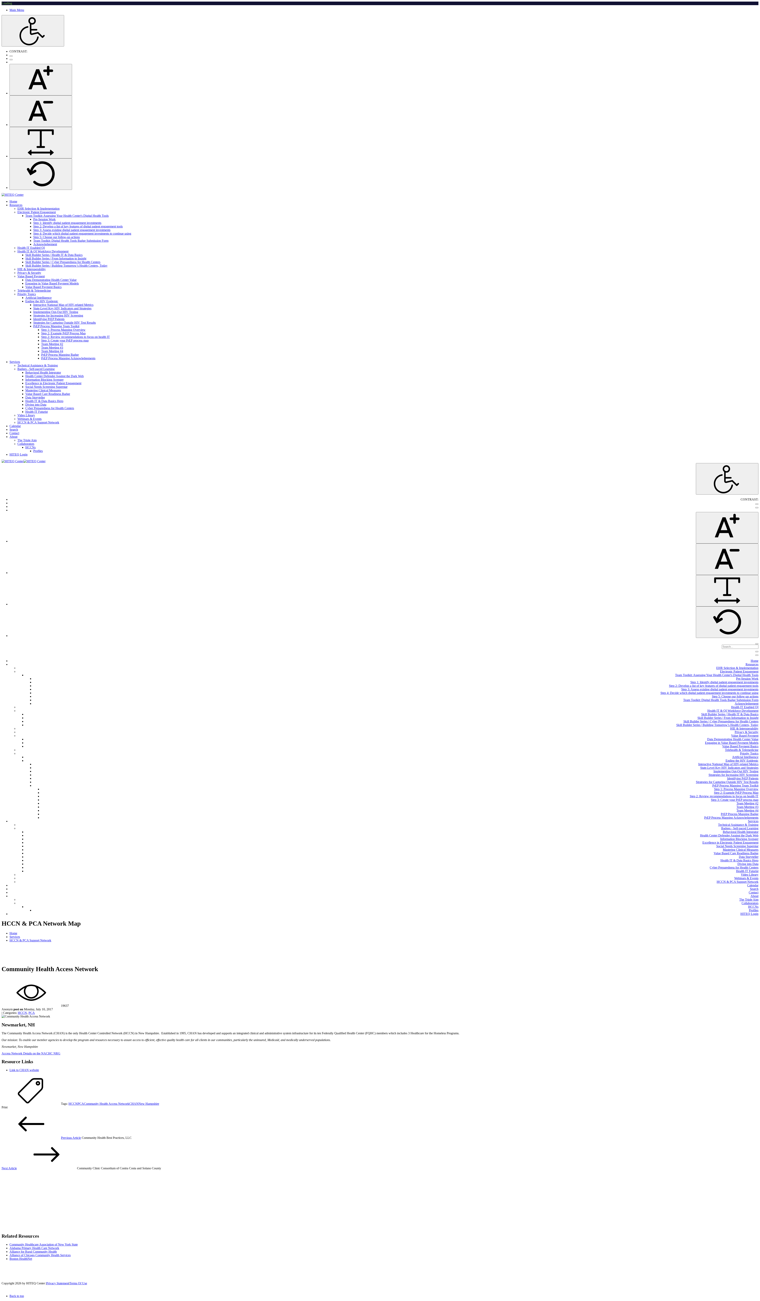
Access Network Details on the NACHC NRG (31, 1053)
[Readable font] (41, 142)
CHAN (134, 1103)
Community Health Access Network (106, 1103)
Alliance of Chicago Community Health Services (40, 1255)
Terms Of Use (78, 1283)
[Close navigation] (756, 655)
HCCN (22, 1013)
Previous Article (71, 1137)
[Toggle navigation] (756, 651)
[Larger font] (41, 79)
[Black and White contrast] (11, 59)
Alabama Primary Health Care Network (34, 1248)
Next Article (9, 1168)
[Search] (756, 643)
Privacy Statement (57, 1283)
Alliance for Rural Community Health (33, 1251)
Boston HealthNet (21, 1258)
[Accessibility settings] (33, 31)
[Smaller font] (41, 111)
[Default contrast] (11, 56)
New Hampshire (149, 1103)
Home (13, 933)
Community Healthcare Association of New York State (44, 1244)
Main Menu (17, 10)
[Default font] (41, 174)
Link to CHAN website (24, 1070)
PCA (31, 1013)
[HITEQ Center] (13, 194)
